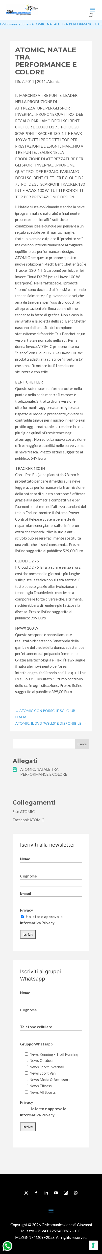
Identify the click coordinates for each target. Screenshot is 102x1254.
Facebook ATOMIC (28, 820)
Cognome (28, 876)
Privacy (26, 910)
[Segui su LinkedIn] (46, 1193)
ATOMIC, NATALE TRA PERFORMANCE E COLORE (43, 771)
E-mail (25, 893)
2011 (41, 81)
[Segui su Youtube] (56, 1193)
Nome (25, 859)
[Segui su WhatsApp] (76, 1193)
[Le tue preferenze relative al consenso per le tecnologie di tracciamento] (93, 1245)
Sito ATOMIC (24, 811)
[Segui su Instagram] (66, 1193)
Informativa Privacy (37, 923)
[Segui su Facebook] (36, 1193)
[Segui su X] (26, 1193)
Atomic (53, 81)
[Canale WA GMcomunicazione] (7, 1251)
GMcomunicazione (14, 24)
